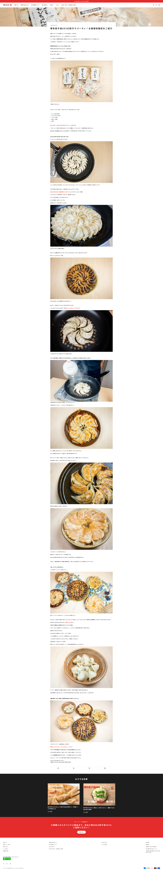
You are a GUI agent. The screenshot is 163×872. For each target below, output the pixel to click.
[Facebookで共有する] (58, 768)
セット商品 (5, 848)
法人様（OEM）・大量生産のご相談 (68, 4)
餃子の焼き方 (44, 4)
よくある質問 (104, 844)
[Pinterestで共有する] (89, 768)
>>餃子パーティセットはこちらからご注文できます (60, 762)
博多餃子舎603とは (25, 4)
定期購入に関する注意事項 (151, 846)
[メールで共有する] (105, 768)
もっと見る (50, 811)
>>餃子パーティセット (54, 104)
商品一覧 (16, 4)
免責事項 (147, 844)
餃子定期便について (35, 4)
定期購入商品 (5, 851)
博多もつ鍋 (5, 846)
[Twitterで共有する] (73, 768)
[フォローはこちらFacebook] (3, 863)
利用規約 (147, 842)
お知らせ (52, 4)
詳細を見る (81, 832)
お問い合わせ (104, 842)
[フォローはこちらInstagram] (10, 863)
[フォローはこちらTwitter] (7, 863)
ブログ (57, 4)
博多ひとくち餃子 (6, 844)
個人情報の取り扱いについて (151, 848)
